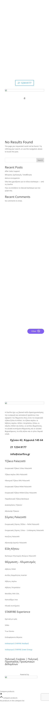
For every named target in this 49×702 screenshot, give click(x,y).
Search (40, 160)
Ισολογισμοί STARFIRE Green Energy (18, 649)
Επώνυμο (8, 343)
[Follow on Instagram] (22, 59)
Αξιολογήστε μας (16, 310)
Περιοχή (8, 360)
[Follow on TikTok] (31, 59)
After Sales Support (12, 171)
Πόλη (7, 356)
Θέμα (7, 368)
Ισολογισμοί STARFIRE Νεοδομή (17, 643)
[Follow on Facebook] (17, 59)
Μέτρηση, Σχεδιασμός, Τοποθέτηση (18, 175)
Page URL (8, 377)
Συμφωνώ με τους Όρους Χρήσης (20, 372)
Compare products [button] (10, 698)
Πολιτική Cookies (15, 659)
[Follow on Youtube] (27, 59)
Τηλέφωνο (9, 347)
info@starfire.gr (17, 51)
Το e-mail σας (10, 352)
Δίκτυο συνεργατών (12, 178)
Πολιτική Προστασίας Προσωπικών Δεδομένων (21, 661)
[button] (1, 694)
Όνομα (7, 339)
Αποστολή (12, 380)
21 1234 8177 (16, 33)
